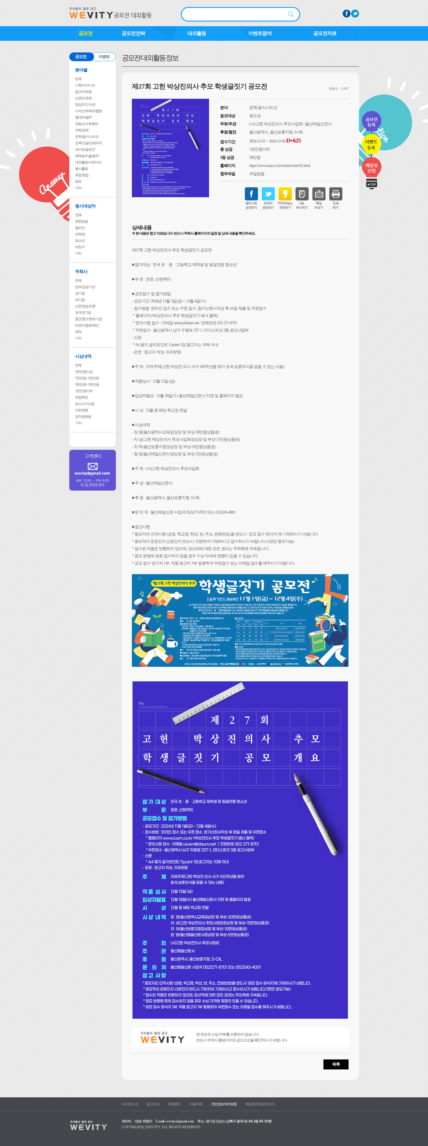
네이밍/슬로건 (85, 149)
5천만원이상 (84, 372)
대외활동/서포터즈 (88, 162)
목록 (336, 1064)
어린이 (80, 247)
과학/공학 (82, 130)
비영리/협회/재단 (87, 325)
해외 (78, 181)
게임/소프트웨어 (86, 124)
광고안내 (152, 1104)
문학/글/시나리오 (87, 137)
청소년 (80, 241)
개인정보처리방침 (224, 1104)
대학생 (80, 234)
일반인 (80, 228)
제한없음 (81, 221)
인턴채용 (81, 410)
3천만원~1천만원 (87, 384)
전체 (78, 79)
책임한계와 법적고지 (260, 1104)
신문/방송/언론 (85, 306)
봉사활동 (81, 169)
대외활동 (197, 33)
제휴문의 (174, 1104)
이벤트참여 (260, 33)
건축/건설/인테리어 (88, 143)
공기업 (80, 293)
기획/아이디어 (85, 85)
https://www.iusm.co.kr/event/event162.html (279, 165)
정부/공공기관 (85, 287)
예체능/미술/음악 (87, 156)
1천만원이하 (84, 391)
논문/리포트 (83, 98)
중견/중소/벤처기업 (88, 319)
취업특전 (81, 397)
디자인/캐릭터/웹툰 (88, 111)
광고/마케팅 (83, 92)
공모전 (86, 33)
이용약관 (196, 1104)
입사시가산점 (84, 404)
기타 (78, 188)
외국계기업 (83, 313)
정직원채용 (83, 417)
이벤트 (104, 56)
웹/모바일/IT (83, 117)
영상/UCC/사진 (85, 105)
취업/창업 (82, 175)
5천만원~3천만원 (87, 378)
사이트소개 (130, 1104)
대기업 (80, 300)
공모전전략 (133, 33)
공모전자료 (325, 33)
